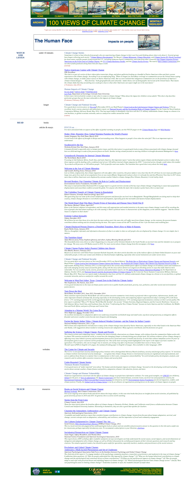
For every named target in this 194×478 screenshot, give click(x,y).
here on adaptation (88, 378)
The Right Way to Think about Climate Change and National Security (151, 261)
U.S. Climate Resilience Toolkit (114, 61)
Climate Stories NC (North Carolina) (167, 57)
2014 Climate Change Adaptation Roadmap (144, 270)
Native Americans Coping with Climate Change (84, 70)
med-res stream (80, 92)
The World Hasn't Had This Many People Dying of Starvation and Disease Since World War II (103, 203)
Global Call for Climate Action (96, 382)
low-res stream (69, 92)
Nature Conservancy (106, 378)
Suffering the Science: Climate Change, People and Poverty (89, 332)
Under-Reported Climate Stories (77, 362)
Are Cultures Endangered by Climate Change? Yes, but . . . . (89, 421)
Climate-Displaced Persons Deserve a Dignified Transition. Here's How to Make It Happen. (102, 227)
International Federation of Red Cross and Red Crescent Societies (88, 380)
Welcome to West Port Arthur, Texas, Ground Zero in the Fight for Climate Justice (98, 280)
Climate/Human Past (149, 130)
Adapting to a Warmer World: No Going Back (83, 310)
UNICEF (166, 376)
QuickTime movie (91, 92)
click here (140, 428)
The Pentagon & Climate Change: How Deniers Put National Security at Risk (148, 263)
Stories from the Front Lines (76, 400)
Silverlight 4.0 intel (87, 31)
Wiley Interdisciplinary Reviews (86, 424)
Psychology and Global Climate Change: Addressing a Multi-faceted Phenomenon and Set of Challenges (90, 448)
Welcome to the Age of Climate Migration (81, 168)
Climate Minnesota (129, 57)
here (176, 151)
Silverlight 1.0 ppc (103, 31)
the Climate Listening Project (167, 59)
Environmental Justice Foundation (141, 380)
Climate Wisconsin (143, 57)
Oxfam (66, 378)
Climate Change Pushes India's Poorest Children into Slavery (89, 248)
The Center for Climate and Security (79, 349)
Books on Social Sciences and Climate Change (83, 389)
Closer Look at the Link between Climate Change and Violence (146, 107)
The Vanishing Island (73, 237)
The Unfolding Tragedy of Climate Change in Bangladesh (88, 192)
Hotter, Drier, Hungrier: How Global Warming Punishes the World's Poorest (96, 134)
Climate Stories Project (140, 61)
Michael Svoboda (70, 391)
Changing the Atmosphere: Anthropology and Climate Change (90, 411)
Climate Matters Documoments (102, 57)
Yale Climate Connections (167, 61)
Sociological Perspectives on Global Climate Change (86, 432)
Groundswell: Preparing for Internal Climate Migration (87, 155)
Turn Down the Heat (73, 291)
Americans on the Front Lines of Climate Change (82, 61)
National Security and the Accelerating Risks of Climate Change (133, 109)
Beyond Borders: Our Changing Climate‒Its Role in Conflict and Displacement (97, 181)
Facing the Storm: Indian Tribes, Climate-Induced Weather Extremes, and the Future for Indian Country (107, 321)
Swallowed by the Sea (73, 145)
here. (165, 164)
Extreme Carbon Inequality (75, 216)
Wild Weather (165, 130)
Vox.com (93, 107)
